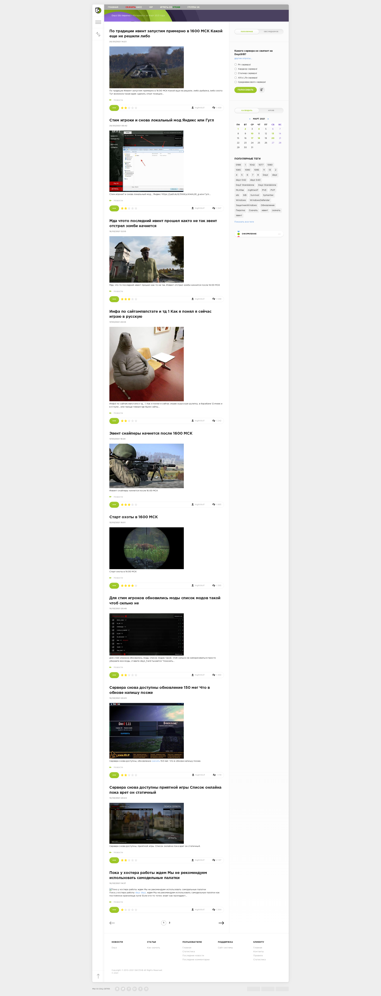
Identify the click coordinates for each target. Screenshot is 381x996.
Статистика (188, 952)
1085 (238, 170)
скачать (156, 761)
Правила (258, 956)
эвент (239, 215)
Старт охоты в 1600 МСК (133, 517)
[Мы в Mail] (146, 989)
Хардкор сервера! (247, 69)
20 (272, 138)
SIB (245, 195)
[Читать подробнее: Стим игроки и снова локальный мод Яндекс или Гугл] (114, 208)
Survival (254, 195)
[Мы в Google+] (134, 989)
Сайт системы (225, 948)
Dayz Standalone (267, 185)
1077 (261, 165)
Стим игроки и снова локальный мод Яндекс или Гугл (161, 120)
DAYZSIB (139, 970)
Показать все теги (244, 222)
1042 (252, 165)
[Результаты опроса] (262, 90)
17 (252, 138)
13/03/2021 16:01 (117, 522)
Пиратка (240, 210)
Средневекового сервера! (251, 82)
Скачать (253, 210)
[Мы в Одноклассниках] (140, 989)
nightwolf (253, 190)
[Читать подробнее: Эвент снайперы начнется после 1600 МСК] (114, 505)
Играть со (170, 7)
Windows (241, 200)
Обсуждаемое (271, 31)
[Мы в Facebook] (129, 989)
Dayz (134, 7)
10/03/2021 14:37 (117, 883)
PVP (273, 190)
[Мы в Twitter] (123, 989)
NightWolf (199, 108)
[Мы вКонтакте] (117, 989)
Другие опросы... (243, 58)
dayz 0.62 (241, 180)
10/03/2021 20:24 (118, 798)
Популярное (247, 31)
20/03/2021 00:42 (118, 126)
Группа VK (194, 7)
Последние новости (193, 956)
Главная (113, 7)
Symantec (268, 195)
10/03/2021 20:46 (118, 608)
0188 (238, 165)
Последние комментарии (196, 960)
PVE (264, 190)
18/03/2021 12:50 (117, 231)
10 (252, 134)
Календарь (246, 110)
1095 (256, 170)
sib (237, 195)
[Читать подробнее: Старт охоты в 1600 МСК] (114, 586)
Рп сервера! (244, 65)
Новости (118, 100)
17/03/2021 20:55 (117, 322)
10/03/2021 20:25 (118, 698)
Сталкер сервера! (247, 73)
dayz (137, 893)
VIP (151, 7)
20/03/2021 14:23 (117, 42)
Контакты (258, 952)
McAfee (240, 190)
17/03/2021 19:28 (117, 439)
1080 (270, 165)
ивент (265, 210)
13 (273, 134)
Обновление (268, 205)
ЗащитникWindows (246, 205)
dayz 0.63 (255, 180)
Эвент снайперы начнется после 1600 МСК (150, 433)
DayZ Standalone (245, 185)
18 (259, 138)
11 (264, 170)
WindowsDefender (260, 200)
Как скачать (153, 948)
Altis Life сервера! (247, 78)
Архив (271, 110)
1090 (247, 170)
